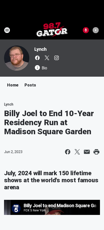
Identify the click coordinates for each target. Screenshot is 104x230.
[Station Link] (52, 30)
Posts (30, 85)
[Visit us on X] (47, 58)
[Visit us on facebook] (37, 58)
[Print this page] (96, 151)
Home (12, 85)
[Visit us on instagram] (57, 58)
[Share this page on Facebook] (67, 151)
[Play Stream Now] (96, 30)
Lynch (40, 49)
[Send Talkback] (86, 30)
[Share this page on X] (77, 151)
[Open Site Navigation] (7, 30)
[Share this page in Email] (86, 151)
